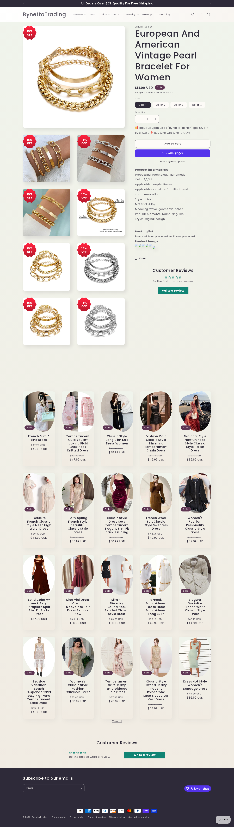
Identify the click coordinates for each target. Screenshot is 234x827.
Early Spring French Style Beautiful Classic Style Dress (78, 525)
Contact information (139, 817)
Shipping (140, 92)
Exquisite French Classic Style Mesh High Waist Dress (39, 523)
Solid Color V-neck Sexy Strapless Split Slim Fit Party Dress (39, 607)
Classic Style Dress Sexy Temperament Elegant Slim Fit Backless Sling (117, 525)
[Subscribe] (80, 788)
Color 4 (197, 105)
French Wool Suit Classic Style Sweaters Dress (156, 523)
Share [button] (142, 258)
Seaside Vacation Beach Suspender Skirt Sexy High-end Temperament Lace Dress (39, 692)
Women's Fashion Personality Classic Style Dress (195, 525)
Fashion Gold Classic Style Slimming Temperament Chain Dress (156, 443)
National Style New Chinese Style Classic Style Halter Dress (195, 443)
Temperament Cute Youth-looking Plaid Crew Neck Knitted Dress (78, 443)
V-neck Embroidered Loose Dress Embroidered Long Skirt (156, 607)
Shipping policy (117, 817)
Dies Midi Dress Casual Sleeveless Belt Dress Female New (78, 607)
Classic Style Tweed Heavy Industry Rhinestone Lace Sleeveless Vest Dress (156, 690)
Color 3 (178, 105)
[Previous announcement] (24, 3)
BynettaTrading (40, 817)
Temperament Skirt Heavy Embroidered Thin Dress (117, 687)
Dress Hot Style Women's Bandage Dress (195, 685)
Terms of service (97, 817)
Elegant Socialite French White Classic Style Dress (195, 607)
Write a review (173, 291)
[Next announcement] (210, 3)
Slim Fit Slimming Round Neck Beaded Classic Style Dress (117, 607)
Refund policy (59, 817)
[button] (79, 14)
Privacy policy (77, 817)
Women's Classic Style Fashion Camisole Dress (78, 687)
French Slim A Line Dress (39, 438)
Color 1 (142, 105)
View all (117, 721)
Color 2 (160, 105)
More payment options (172, 161)
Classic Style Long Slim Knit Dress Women (117, 440)
